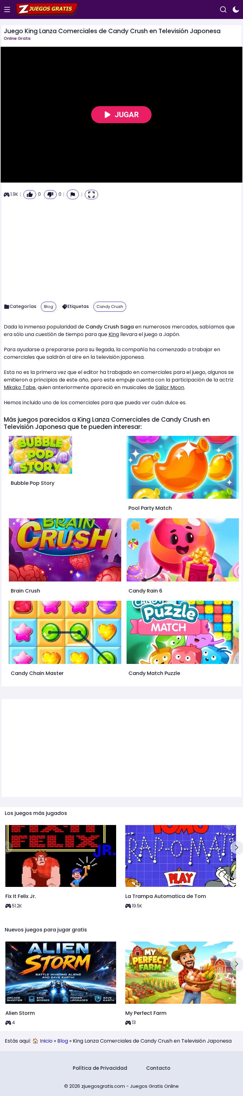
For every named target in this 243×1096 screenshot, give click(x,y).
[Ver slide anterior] (6, 847)
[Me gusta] (29, 194)
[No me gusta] (50, 194)
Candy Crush (110, 307)
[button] (73, 194)
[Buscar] (223, 10)
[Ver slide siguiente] (236, 847)
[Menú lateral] (7, 10)
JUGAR (127, 114)
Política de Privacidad (100, 1068)
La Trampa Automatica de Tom (165, 896)
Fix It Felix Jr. (20, 896)
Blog (48, 307)
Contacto (158, 1068)
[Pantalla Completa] (91, 194)
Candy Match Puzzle (154, 673)
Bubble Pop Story (32, 483)
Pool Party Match (150, 508)
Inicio (46, 1041)
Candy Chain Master (37, 673)
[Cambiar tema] (236, 10)
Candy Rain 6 (145, 590)
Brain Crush (25, 590)
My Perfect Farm (145, 1013)
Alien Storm (20, 1013)
